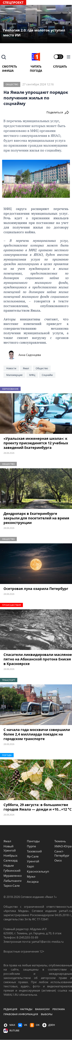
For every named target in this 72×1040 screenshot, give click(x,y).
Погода (36, 71)
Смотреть (9, 66)
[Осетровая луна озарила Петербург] (36, 563)
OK (37, 1025)
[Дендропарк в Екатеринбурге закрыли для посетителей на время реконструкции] (36, 488)
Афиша (8, 71)
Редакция (10, 1009)
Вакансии (42, 1009)
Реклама (58, 1009)
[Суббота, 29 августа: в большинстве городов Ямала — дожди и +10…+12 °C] (36, 779)
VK (25, 1025)
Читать (36, 66)
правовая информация (20, 1014)
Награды (26, 1009)
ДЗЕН (51, 1025)
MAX (12, 1025)
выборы (46, 1014)
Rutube (14, 1030)
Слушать (60, 66)
